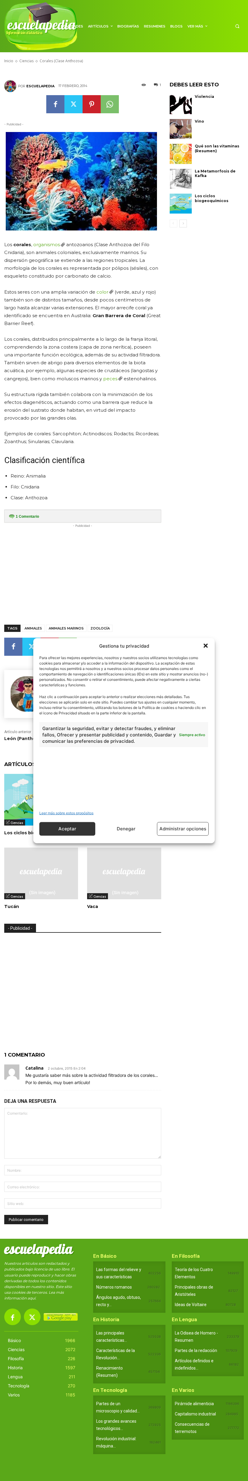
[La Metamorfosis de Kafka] (181, 179)
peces (110, 379)
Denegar (126, 829)
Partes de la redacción (196, 1350)
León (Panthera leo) (27, 738)
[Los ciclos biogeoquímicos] (181, 204)
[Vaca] (124, 873)
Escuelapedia (40, 86)
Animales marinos (66, 628)
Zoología (100, 628)
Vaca (92, 906)
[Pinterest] (92, 104)
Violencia (204, 96)
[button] (206, 646)
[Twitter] (73, 104)
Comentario (27, 516)
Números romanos (114, 1287)
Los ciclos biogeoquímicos (211, 198)
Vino (199, 121)
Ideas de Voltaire (191, 1304)
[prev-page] (173, 223)
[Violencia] (181, 104)
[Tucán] (41, 873)
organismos (46, 244)
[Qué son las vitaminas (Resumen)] (181, 154)
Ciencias (17, 823)
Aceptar (67, 829)
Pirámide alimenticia (194, 1403)
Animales (33, 628)
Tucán (11, 906)
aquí (31, 1298)
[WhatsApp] (110, 104)
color (102, 292)
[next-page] (183, 223)
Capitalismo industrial (195, 1414)
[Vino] (181, 129)
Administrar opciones (182, 829)
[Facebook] (55, 104)
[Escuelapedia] (11, 86)
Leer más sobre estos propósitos (66, 812)
